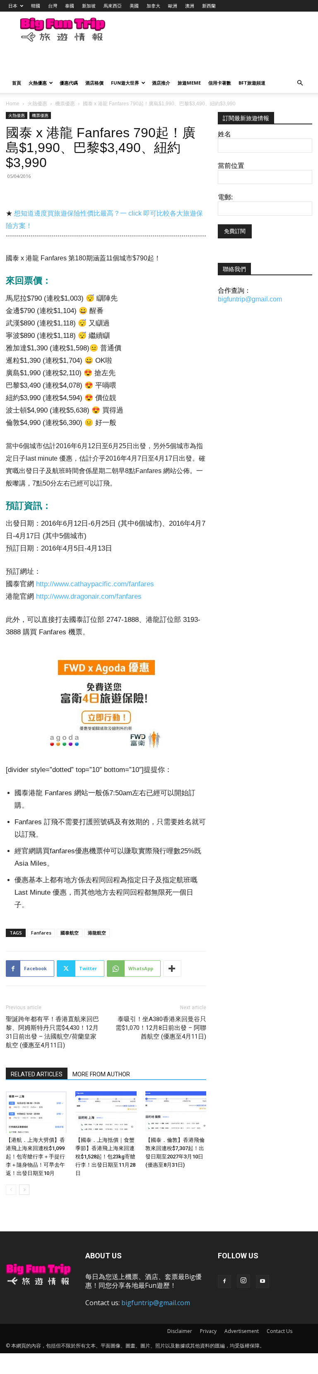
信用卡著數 (219, 83)
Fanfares (41, 933)
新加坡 (89, 5)
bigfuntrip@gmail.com (250, 299)
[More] (172, 968)
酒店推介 (161, 83)
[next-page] (24, 1190)
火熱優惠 (38, 83)
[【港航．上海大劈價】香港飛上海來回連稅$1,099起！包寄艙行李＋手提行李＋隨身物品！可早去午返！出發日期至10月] (36, 1112)
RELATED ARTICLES (37, 1074)
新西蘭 (209, 5)
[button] (300, 83)
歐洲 (172, 5)
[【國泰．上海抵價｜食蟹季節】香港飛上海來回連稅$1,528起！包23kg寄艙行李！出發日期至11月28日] (105, 1112)
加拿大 (153, 5)
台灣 (52, 5)
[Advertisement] (105, 60)
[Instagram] (243, 1281)
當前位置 (231, 165)
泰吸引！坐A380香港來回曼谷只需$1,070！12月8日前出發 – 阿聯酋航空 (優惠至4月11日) (161, 1027)
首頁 (16, 83)
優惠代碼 (69, 83)
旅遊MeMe (189, 83)
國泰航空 (69, 933)
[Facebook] (224, 1281)
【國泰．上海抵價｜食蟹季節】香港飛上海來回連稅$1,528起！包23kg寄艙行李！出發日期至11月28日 (105, 1156)
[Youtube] (262, 1281)
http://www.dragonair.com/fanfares (89, 596)
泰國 (69, 5)
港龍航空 (97, 933)
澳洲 (189, 5)
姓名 (224, 134)
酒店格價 (94, 83)
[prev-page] (11, 1190)
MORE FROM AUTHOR (101, 1074)
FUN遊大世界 (125, 83)
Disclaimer (179, 1331)
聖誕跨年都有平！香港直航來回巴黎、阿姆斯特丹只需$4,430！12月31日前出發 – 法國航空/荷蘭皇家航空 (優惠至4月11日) (52, 1032)
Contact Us (279, 1331)
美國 (134, 5)
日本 (12, 5)
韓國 (35, 5)
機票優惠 (65, 104)
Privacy (208, 1331)
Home (12, 104)
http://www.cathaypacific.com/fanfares (95, 584)
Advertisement (241, 1331)
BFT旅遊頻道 (251, 83)
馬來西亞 (113, 5)
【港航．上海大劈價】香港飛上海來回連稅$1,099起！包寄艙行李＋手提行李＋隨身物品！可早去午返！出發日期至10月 (35, 1156)
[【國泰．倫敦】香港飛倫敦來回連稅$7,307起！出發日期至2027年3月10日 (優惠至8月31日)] (175, 1112)
